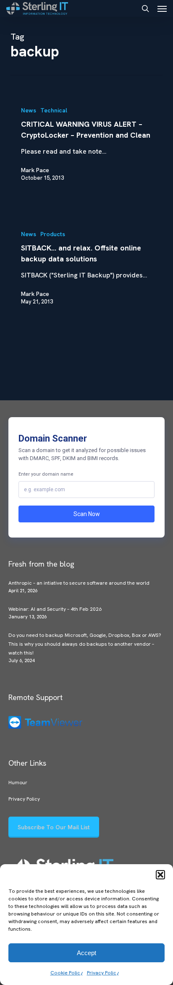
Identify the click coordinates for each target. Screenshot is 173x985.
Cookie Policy (66, 972)
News (28, 110)
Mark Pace (35, 170)
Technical (53, 110)
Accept (86, 952)
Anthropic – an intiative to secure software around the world (78, 583)
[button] (160, 875)
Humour (17, 782)
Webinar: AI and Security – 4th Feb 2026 (55, 609)
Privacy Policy (103, 972)
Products (52, 234)
